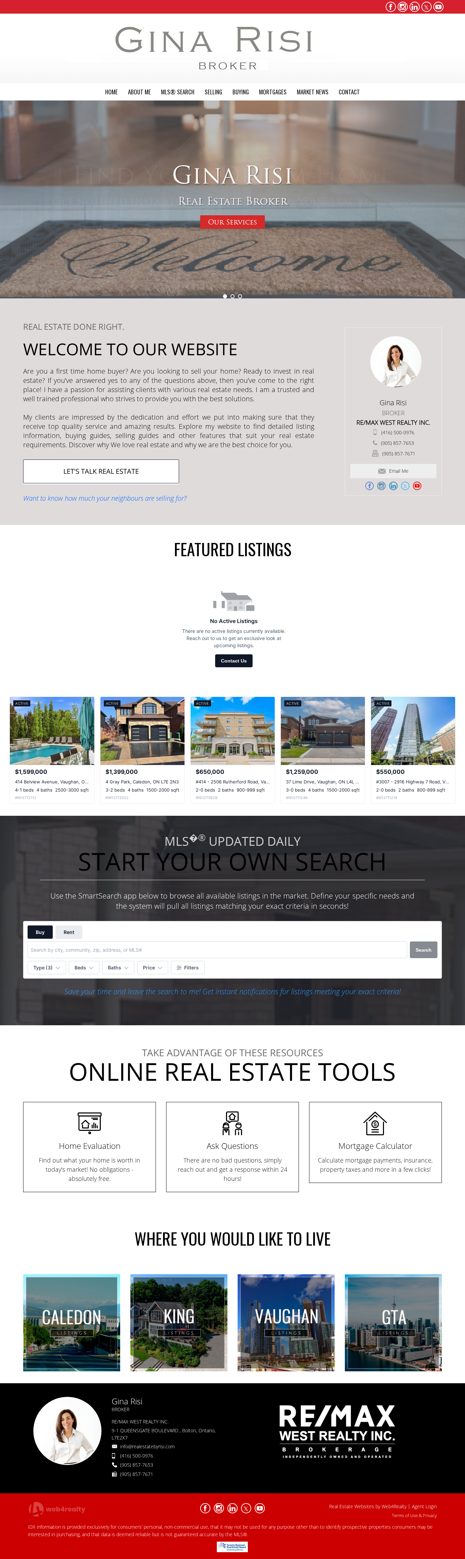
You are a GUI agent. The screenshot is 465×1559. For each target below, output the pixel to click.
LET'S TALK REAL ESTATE (101, 471)
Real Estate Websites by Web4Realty (367, 1506)
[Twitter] (426, 7)
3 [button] (240, 296)
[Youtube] (438, 7)
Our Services (232, 222)
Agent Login (424, 1506)
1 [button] (225, 296)
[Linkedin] (415, 7)
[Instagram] (403, 7)
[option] (232, 199)
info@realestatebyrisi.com (147, 1446)
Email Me (398, 471)
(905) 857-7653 (397, 443)
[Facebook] (391, 7)
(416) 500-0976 (397, 432)
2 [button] (232, 296)
